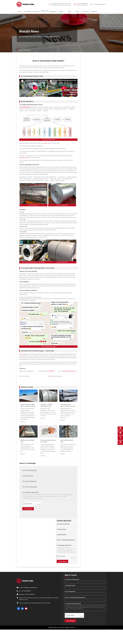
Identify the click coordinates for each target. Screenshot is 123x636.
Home (20, 50)
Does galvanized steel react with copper (48, 441)
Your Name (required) (63, 524)
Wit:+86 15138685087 (82, 3)
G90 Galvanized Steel (56, 376)
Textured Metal (26, 376)
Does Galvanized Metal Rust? (66, 441)
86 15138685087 (51, 371)
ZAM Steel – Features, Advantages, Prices (46, 405)
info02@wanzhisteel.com (100, 4)
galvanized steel (23, 157)
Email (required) (61, 535)
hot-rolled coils (46, 143)
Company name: (27, 476)
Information (27, 50)
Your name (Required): (29, 470)
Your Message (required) (64, 545)
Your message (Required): (30, 493)
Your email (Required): (29, 481)
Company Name (61, 529)
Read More (22, 422)
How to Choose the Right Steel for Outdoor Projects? (27, 405)
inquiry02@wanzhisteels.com (69, 371)
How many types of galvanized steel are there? (68, 405)
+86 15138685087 (26, 591)
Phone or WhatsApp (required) (66, 540)
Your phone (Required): (29, 487)
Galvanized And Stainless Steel (27, 441)
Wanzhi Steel (22, 354)
